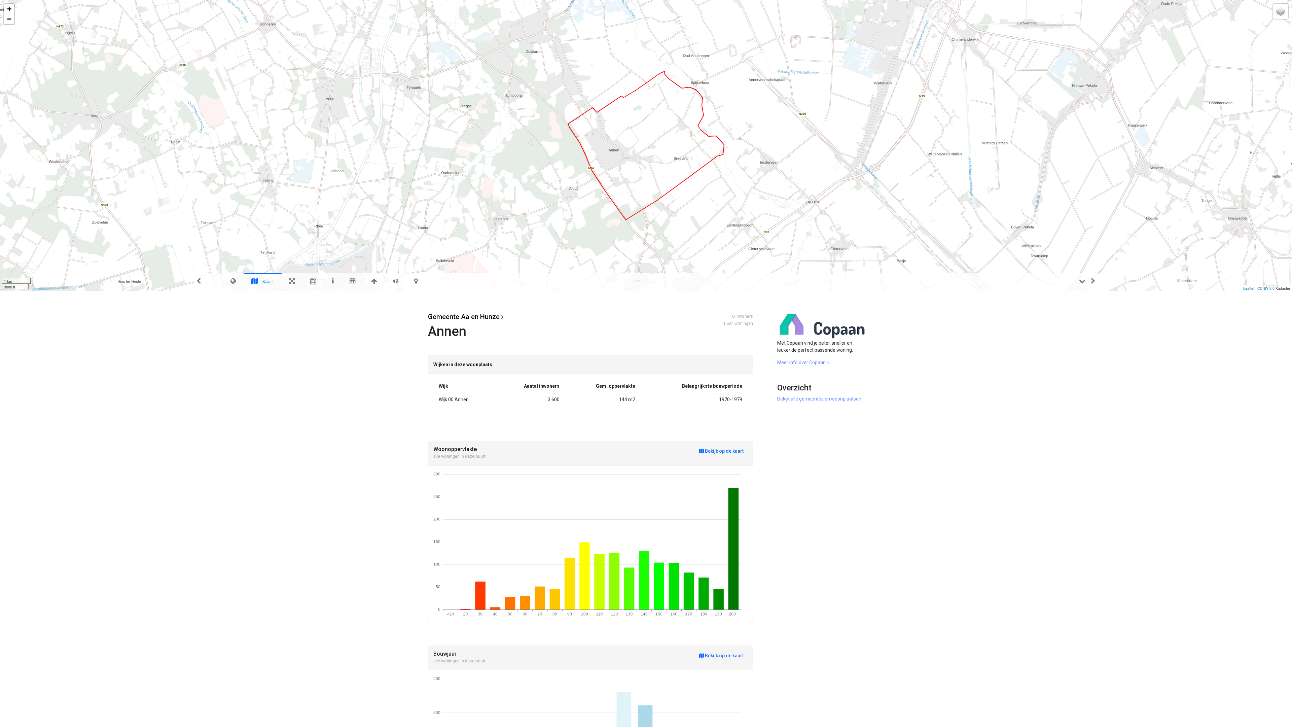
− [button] (9, 19)
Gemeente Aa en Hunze (464, 317)
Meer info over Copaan (802, 362)
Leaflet (1248, 288)
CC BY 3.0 (1266, 288)
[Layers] (1280, 11)
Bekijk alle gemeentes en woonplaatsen (819, 399)
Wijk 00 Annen (454, 399)
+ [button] (9, 9)
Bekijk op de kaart (724, 451)
